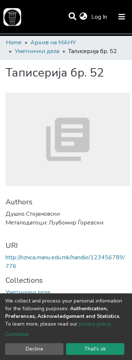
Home (14, 42)
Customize (17, 334)
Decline (34, 348)
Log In (100, 17)
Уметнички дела (37, 51)
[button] (83, 16)
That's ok (95, 348)
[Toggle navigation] (121, 17)
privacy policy (94, 323)
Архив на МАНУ (53, 42)
